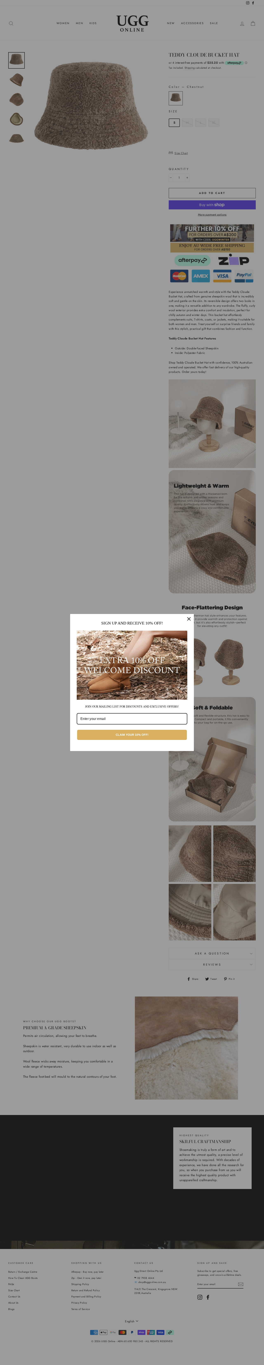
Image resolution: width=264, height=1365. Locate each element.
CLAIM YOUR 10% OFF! (132, 734)
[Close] (189, 619)
